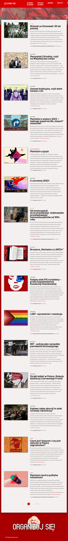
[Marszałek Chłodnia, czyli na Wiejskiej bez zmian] (16, 60)
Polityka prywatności (11, 537)
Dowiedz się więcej (42, 43)
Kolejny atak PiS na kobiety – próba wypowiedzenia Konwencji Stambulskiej (45, 281)
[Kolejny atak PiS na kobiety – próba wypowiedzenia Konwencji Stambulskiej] (16, 283)
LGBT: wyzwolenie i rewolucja (46, 313)
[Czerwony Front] (14, 3)
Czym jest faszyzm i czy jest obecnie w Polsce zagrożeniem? (45, 443)
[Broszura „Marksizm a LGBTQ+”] (16, 253)
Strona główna (30, 4)
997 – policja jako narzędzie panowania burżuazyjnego (45, 345)
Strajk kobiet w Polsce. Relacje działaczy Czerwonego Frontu (47, 377)
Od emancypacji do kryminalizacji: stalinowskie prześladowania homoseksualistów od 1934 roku (47, 215)
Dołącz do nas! (41, 4)
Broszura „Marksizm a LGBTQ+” (47, 249)
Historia (32, 23)
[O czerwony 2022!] (16, 184)
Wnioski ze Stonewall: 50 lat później (45, 27)
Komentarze (32, 54)
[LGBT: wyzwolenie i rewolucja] (16, 318)
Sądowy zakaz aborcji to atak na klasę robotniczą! (46, 409)
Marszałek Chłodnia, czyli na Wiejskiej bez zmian (44, 57)
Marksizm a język (39, 151)
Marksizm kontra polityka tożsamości (44, 476)
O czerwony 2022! (39, 180)
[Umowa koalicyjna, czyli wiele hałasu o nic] (16, 92)
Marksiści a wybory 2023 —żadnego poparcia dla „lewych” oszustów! (47, 121)
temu (58, 46)
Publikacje (32, 247)
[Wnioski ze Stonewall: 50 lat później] (16, 30)
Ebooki (50, 3)
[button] (57, 5)
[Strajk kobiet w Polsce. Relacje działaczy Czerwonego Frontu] (16, 380)
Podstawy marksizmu (34, 149)
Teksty (60, 3)
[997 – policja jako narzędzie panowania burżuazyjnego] (16, 348)
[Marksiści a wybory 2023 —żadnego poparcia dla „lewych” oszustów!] (16, 123)
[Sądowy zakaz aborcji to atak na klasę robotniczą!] (16, 412)
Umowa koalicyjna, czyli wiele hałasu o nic (46, 89)
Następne (37, 503)
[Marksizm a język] (16, 155)
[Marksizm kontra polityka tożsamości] (16, 479)
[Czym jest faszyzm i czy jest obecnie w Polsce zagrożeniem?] (16, 444)
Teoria (31, 438)
